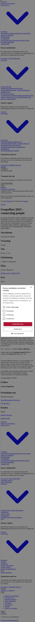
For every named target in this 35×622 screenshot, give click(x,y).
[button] (17, 333)
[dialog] (17, 311)
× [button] (31, 287)
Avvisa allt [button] (18, 329)
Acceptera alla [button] (17, 324)
